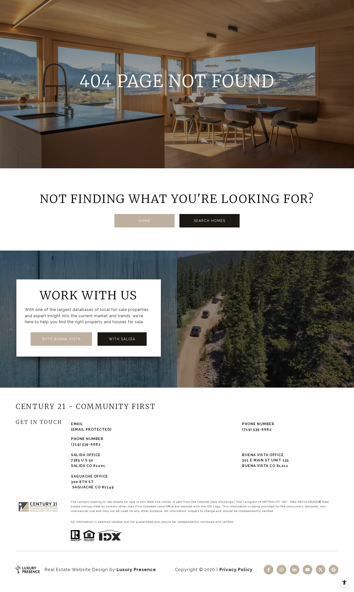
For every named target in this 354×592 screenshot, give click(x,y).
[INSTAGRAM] (281, 569)
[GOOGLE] (333, 569)
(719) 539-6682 (257, 429)
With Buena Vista (61, 339)
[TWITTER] (320, 569)
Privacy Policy (236, 569)
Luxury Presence (136, 569)
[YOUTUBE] (307, 569)
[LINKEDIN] (294, 569)
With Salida (122, 339)
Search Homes (209, 221)
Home (145, 221)
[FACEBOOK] (268, 569)
